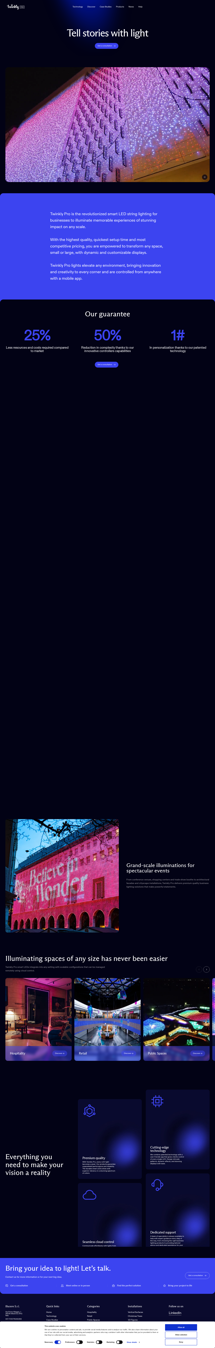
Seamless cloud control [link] (98, 1242)
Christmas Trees (135, 1316)
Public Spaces (93, 1320)
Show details (132, 1342)
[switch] (79, 1342)
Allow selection (181, 1335)
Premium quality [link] (93, 1158)
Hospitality (92, 1312)
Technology (51, 1316)
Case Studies (52, 1320)
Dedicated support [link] (163, 1232)
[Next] (206, 969)
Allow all (181, 1327)
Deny (181, 1342)
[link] (59, 1053)
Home (49, 1312)
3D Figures (133, 1320)
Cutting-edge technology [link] (159, 1149)
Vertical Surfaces (135, 1312)
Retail (89, 1316)
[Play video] (107, 124)
